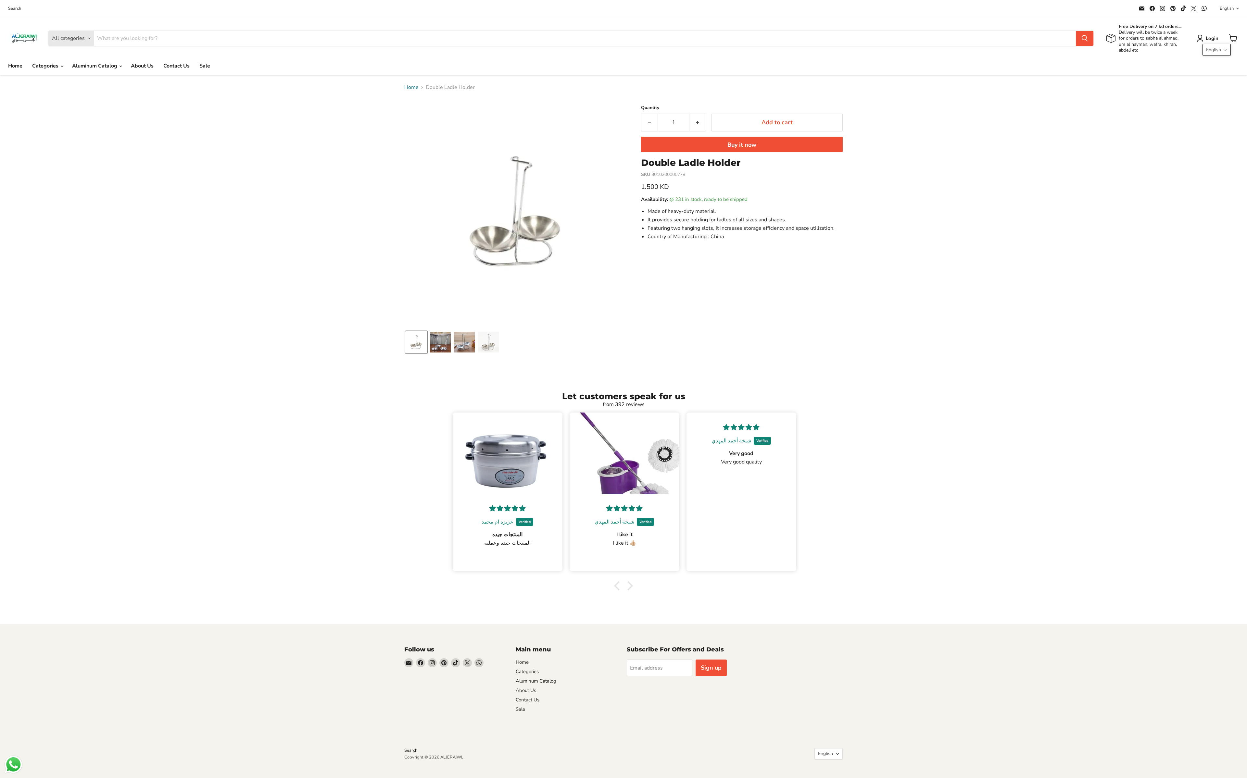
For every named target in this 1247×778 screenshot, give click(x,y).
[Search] (1084, 38)
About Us (142, 65)
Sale (204, 65)
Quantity (650, 107)
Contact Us (176, 65)
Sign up (711, 668)
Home (15, 65)
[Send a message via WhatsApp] (13, 764)
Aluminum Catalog (95, 65)
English (1227, 8)
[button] (1209, 38)
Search (14, 8)
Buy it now (741, 145)
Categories (46, 65)
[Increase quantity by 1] (697, 122)
